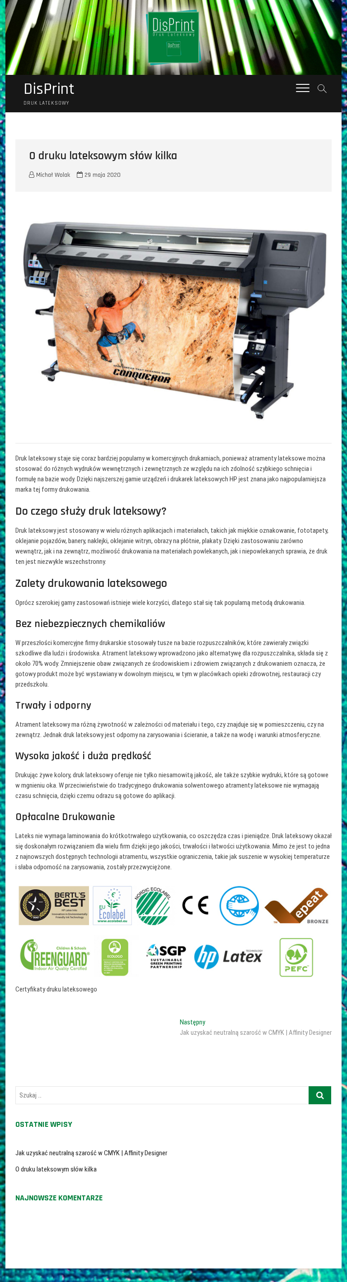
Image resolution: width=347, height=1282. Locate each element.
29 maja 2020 (102, 175)
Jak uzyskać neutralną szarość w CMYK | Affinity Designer (91, 1153)
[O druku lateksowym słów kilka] (173, 319)
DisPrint (49, 89)
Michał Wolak (52, 175)
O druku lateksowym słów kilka (56, 1169)
